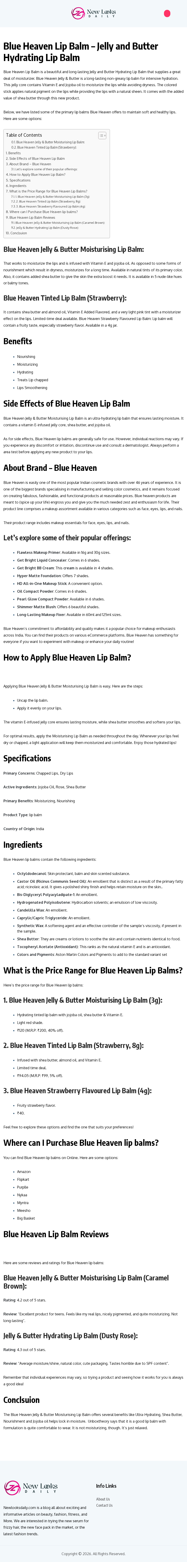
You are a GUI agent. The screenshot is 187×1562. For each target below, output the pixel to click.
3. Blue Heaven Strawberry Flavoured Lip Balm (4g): (51, 206)
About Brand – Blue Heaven (30, 164)
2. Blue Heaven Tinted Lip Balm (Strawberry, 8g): (48, 201)
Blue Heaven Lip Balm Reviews (32, 217)
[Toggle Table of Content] (100, 135)
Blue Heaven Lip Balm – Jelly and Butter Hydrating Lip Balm (80, 51)
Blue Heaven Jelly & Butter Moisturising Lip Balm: (50, 142)
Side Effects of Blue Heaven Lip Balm (37, 158)
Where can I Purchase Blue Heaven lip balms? (44, 212)
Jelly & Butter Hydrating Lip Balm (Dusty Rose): (47, 227)
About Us (103, 1499)
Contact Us (104, 1505)
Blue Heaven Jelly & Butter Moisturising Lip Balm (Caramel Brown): (60, 222)
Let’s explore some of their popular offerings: (47, 169)
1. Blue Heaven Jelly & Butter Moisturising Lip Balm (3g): (53, 196)
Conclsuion (18, 233)
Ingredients (18, 186)
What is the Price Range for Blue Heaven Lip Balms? (48, 191)
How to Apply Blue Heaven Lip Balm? (37, 174)
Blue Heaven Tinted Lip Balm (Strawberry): (47, 147)
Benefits (14, 153)
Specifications (20, 180)
